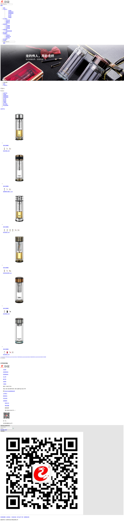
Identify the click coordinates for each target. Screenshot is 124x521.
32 (36, 356)
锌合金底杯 (5, 105)
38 (44, 356)
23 (24, 356)
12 (10, 356)
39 (45, 356)
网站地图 (7, 405)
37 (42, 356)
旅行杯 (4, 99)
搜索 (2, 5)
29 (32, 356)
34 (38, 356)
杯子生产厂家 (20, 517)
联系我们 (5, 33)
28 (31, 356)
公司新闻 (8, 25)
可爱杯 (4, 102)
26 (28, 356)
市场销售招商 (9, 31)
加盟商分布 (8, 36)
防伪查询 (5, 39)
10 (8, 356)
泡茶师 (4, 101)
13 (11, 356)
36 (41, 356)
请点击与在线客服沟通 (9, 391)
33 (37, 356)
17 (17, 356)
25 (27, 356)
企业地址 (8, 37)
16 (15, 356)
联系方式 (7, 403)
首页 (4, 7)
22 (23, 356)
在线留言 (5, 400)
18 (18, 356)
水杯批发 (8, 517)
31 (35, 356)
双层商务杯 (5, 97)
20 (20, 356)
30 (33, 356)
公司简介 (5, 393)
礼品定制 (5, 398)
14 (13, 356)
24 (26, 356)
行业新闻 (8, 26)
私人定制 (5, 32)
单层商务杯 (5, 95)
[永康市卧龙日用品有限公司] (5, 2)
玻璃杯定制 (26, 517)
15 (14, 356)
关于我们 (5, 18)
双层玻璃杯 (3, 517)
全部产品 (5, 93)
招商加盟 (5, 29)
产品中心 (5, 9)
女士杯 (4, 98)
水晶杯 (4, 94)
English (4, 40)
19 (19, 356)
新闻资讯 (5, 24)
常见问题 (8, 28)
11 (9, 356)
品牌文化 (8, 22)
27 (29, 356)
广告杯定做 (13, 517)
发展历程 (8, 21)
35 (40, 356)
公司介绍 (8, 20)
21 (22, 356)
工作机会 (8, 35)
